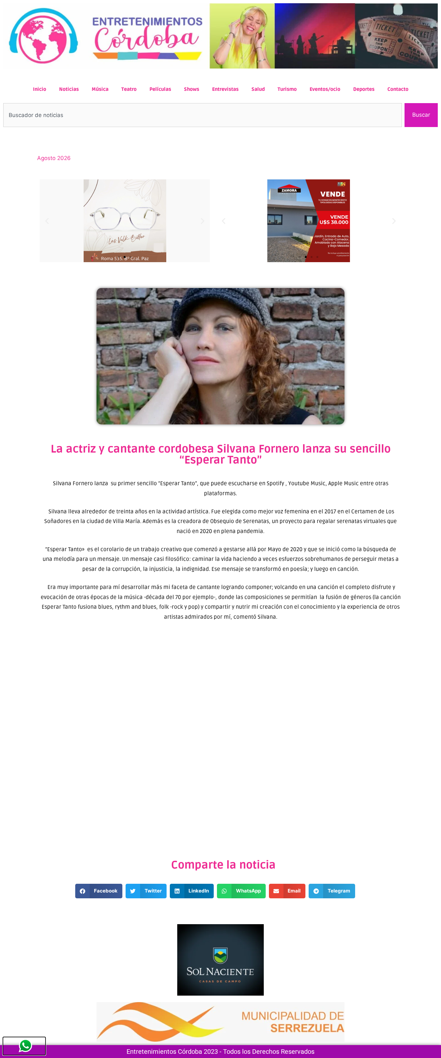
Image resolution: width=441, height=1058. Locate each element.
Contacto (397, 89)
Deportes (363, 89)
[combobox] (202, 115)
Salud (258, 89)
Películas (160, 89)
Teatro (129, 89)
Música (100, 89)
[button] (47, 221)
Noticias (69, 89)
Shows (191, 89)
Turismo (287, 89)
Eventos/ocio (325, 89)
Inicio (39, 89)
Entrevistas (225, 89)
